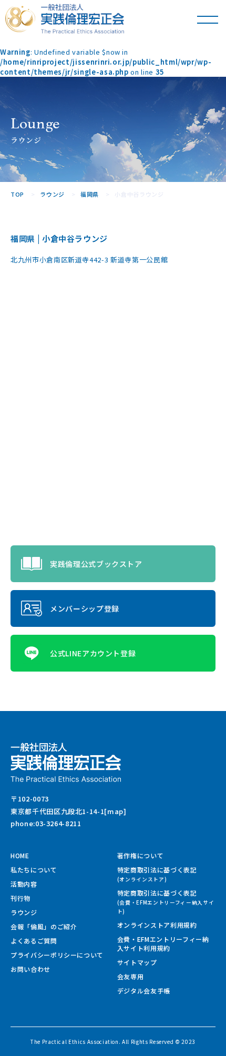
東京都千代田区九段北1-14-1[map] (69, 811)
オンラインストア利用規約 (157, 924)
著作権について (140, 855)
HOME (20, 855)
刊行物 (20, 897)
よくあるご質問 (34, 940)
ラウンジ (24, 912)
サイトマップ (137, 962)
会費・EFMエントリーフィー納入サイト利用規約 (163, 943)
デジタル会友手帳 (143, 990)
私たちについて (34, 869)
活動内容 (24, 883)
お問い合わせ (30, 968)
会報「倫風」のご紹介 (44, 926)
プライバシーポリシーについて (57, 954)
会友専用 (130, 976)
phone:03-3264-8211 (46, 823)
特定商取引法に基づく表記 (157, 874)
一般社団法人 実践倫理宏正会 (82, 19)
